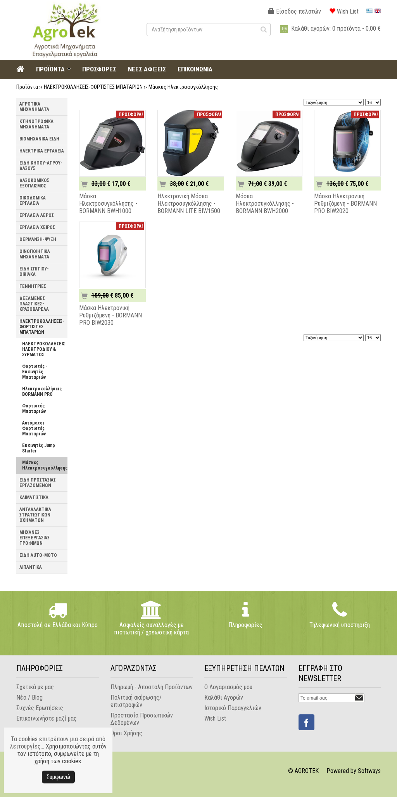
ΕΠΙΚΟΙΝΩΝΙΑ (195, 69)
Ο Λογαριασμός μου (228, 687)
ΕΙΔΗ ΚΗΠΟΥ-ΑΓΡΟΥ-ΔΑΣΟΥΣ (40, 165)
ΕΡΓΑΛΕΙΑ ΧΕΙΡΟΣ (37, 227)
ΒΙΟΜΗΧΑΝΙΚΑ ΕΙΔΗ (39, 139)
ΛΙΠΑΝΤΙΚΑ (30, 567)
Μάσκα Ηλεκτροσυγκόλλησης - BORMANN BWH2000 (265, 203)
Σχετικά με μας (35, 687)
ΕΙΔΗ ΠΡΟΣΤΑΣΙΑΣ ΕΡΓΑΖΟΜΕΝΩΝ (37, 482)
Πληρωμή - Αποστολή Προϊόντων (151, 687)
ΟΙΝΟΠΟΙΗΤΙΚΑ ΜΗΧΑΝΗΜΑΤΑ (34, 254)
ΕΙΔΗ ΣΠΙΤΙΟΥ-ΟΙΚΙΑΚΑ (34, 271)
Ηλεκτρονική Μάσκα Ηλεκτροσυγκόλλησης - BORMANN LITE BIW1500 (188, 203)
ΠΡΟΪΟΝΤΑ (50, 69)
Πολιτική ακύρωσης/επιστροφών (136, 701)
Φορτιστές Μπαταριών (34, 408)
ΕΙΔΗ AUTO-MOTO (38, 555)
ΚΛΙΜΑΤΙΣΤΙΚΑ (33, 497)
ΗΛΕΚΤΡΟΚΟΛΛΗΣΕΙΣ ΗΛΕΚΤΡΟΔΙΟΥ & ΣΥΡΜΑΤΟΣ (43, 349)
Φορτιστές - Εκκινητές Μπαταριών (35, 372)
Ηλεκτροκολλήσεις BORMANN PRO (42, 391)
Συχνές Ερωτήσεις (39, 708)
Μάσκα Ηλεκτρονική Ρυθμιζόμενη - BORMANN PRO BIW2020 (345, 203)
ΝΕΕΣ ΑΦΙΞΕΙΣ (147, 69)
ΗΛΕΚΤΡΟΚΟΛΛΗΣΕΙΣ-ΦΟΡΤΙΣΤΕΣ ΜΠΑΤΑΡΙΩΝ (93, 87)
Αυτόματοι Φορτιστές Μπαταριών (34, 428)
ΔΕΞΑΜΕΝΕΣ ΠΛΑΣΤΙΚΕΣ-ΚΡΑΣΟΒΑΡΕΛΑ (34, 304)
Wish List (347, 11)
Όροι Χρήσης (126, 733)
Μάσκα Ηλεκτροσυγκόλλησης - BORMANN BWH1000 (108, 203)
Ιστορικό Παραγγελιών (232, 708)
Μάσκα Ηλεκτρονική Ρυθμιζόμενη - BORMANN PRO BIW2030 (110, 315)
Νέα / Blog (29, 697)
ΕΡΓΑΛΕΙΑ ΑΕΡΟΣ (36, 215)
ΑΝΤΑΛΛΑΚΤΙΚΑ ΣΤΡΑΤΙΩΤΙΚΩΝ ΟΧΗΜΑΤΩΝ (35, 515)
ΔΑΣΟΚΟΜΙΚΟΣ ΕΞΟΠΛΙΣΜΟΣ (34, 183)
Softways (369, 770)
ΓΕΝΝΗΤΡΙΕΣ (32, 286)
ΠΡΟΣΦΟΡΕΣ (99, 69)
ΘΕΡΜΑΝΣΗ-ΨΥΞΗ (37, 239)
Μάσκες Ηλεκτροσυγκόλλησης (183, 87)
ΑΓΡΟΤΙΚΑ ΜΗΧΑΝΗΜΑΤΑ (34, 106)
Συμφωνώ (58, 777)
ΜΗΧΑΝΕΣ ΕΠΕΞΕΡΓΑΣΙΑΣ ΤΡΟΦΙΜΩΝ (34, 538)
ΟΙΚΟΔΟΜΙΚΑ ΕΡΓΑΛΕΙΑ (32, 200)
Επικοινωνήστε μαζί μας (46, 718)
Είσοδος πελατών (297, 11)
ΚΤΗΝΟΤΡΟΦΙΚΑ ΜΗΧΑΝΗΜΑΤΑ (36, 124)
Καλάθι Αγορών (223, 697)
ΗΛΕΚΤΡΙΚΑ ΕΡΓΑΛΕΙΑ (41, 151)
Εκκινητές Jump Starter (38, 448)
